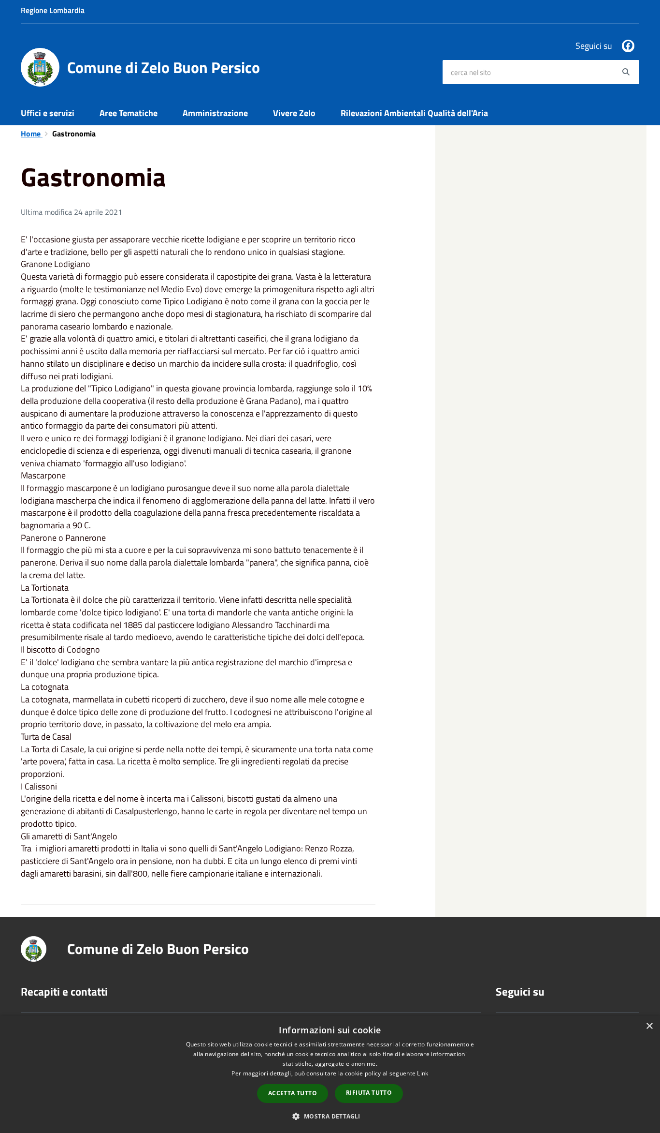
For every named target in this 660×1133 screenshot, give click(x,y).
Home (32, 133)
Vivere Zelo (294, 112)
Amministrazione (215, 112)
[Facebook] (628, 46)
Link (422, 1073)
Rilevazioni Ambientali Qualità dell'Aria (414, 112)
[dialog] (330, 1074)
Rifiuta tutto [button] (369, 1092)
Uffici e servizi (47, 112)
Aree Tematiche (129, 112)
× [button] (649, 1026)
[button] (330, 1115)
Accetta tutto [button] (292, 1093)
